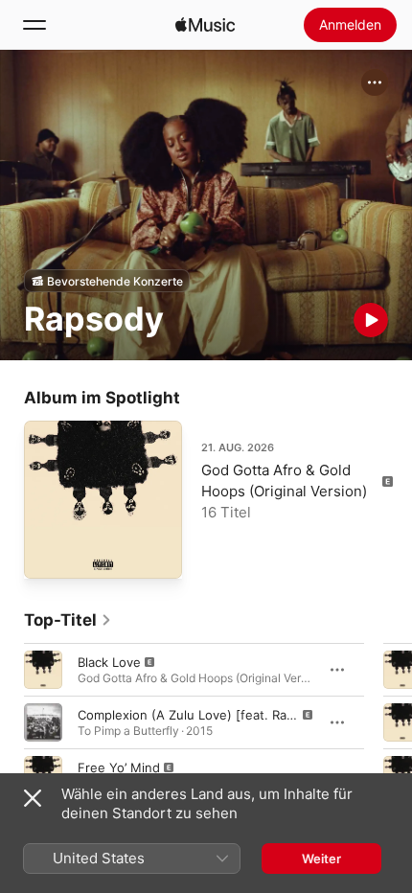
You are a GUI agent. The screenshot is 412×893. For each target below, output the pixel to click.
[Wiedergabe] (371, 320)
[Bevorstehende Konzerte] (107, 280)
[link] (68, 619)
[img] (205, 25)
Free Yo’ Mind (119, 767)
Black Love (109, 662)
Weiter (321, 858)
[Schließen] (32, 798)
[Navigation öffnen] (34, 25)
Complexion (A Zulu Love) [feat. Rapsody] (203, 714)
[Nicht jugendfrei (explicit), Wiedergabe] (43, 670)
